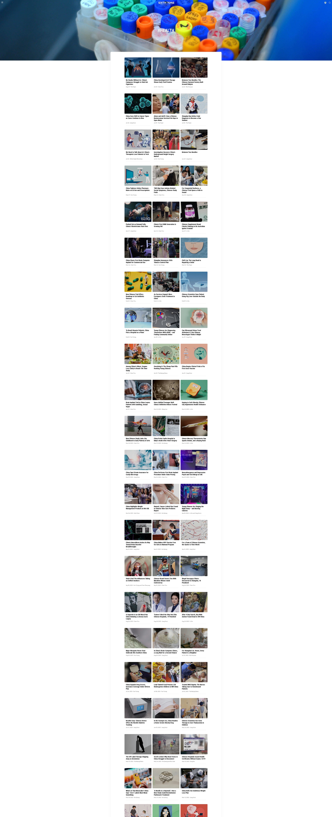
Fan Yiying (161, 159)
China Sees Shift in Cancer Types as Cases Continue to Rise (137, 117)
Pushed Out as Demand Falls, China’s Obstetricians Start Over (137, 225)
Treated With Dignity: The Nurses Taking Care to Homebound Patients (193, 687)
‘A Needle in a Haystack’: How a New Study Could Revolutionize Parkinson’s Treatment (165, 793)
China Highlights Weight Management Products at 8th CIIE (137, 507)
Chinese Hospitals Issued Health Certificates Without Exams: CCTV (193, 758)
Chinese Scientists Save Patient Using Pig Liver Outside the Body (193, 295)
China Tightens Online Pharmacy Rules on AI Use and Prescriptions (138, 189)
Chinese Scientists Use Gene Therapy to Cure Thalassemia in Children (193, 723)
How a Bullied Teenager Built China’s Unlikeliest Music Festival (165, 403)
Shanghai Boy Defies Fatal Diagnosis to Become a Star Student (191, 118)
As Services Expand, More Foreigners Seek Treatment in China (164, 296)
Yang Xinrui (198, 513)
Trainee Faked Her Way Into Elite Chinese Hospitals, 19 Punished (165, 616)
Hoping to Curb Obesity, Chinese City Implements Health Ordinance (194, 403)
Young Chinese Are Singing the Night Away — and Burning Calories (193, 508)
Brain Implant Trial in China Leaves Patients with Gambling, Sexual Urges (138, 404)
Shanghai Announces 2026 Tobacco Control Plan (163, 261)
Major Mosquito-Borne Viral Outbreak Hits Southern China (136, 652)
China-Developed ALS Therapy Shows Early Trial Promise (164, 81)
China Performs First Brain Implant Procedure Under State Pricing (166, 473)
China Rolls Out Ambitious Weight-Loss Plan (194, 792)
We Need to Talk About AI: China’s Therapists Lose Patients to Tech (137, 153)
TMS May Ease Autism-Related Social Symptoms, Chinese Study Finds (165, 190)
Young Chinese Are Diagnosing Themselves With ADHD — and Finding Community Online (164, 332)
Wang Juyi (164, 409)
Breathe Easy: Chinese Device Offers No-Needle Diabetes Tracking (136, 723)
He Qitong (164, 443)
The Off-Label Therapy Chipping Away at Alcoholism (137, 758)
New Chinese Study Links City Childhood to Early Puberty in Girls (138, 439)
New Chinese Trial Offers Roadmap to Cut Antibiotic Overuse (135, 296)
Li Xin (188, 231)
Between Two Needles (189, 152)
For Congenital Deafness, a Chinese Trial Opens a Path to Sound (192, 190)
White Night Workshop (136, 159)
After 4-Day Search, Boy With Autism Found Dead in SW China (193, 616)
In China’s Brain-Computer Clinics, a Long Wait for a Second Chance (166, 652)
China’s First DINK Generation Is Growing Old (165, 225)
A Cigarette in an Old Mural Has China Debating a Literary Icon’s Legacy (137, 617)
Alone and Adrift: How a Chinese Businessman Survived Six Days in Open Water (166, 118)
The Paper (133, 86)
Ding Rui (192, 761)
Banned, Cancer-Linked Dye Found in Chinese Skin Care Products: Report (166, 508)
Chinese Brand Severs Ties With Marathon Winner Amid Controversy (165, 581)
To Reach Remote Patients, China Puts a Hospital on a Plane (137, 331)
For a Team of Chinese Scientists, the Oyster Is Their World (193, 543)
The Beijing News (162, 373)
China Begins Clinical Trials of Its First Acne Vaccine (193, 367)
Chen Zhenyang (146, 585)
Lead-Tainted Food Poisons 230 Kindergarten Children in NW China (166, 686)
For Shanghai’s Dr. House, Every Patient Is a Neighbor (193, 652)
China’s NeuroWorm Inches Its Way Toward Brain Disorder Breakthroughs (138, 544)
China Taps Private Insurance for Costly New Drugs (137, 473)
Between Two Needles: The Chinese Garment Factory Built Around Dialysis (192, 82)
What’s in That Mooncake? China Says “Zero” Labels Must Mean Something (137, 793)
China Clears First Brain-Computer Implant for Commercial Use (138, 261)
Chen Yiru (160, 86)
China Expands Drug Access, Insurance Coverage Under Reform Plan (138, 687)
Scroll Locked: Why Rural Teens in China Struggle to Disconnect (166, 758)
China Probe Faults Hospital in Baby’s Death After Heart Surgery (165, 439)
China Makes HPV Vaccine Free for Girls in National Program (165, 543)
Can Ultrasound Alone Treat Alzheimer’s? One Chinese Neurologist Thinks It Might (191, 332)
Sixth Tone (136, 513)
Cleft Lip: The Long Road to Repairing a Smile (191, 261)
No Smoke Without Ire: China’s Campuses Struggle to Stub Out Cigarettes (137, 82)
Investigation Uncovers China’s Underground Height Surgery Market (164, 154)
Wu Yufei (172, 761)
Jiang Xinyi (133, 123)
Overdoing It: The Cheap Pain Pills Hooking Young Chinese (166, 367)
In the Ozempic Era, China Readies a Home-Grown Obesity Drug (166, 722)
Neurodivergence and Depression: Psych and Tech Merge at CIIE (194, 473)
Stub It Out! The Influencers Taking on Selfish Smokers (138, 580)
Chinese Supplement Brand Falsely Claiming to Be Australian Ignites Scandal (193, 226)
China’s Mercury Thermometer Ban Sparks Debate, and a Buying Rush (194, 439)
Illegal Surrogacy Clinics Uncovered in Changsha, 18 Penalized (191, 581)
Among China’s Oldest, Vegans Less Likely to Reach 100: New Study (136, 368)
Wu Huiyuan (189, 86)
